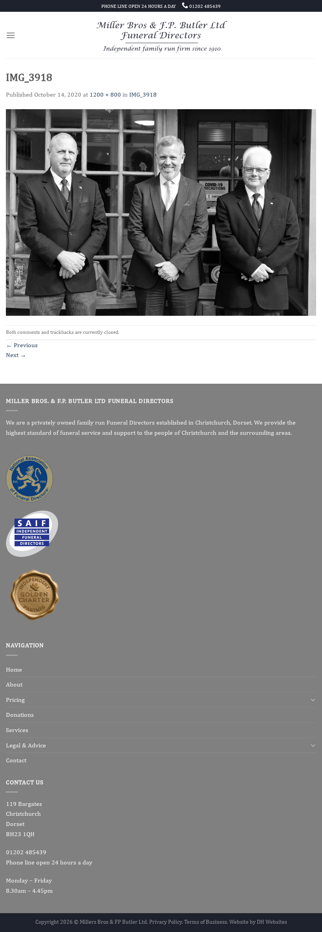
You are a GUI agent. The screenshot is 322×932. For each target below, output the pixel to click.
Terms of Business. (206, 921)
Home (14, 669)
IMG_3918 (143, 94)
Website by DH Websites (258, 921)
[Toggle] (313, 699)
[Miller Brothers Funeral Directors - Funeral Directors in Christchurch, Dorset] (161, 35)
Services (17, 730)
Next (16, 355)
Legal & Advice (26, 745)
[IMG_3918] (161, 212)
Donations (20, 714)
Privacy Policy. (166, 921)
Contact (16, 760)
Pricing (15, 699)
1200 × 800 (105, 94)
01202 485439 (26, 852)
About (14, 684)
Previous (22, 345)
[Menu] (10, 35)
